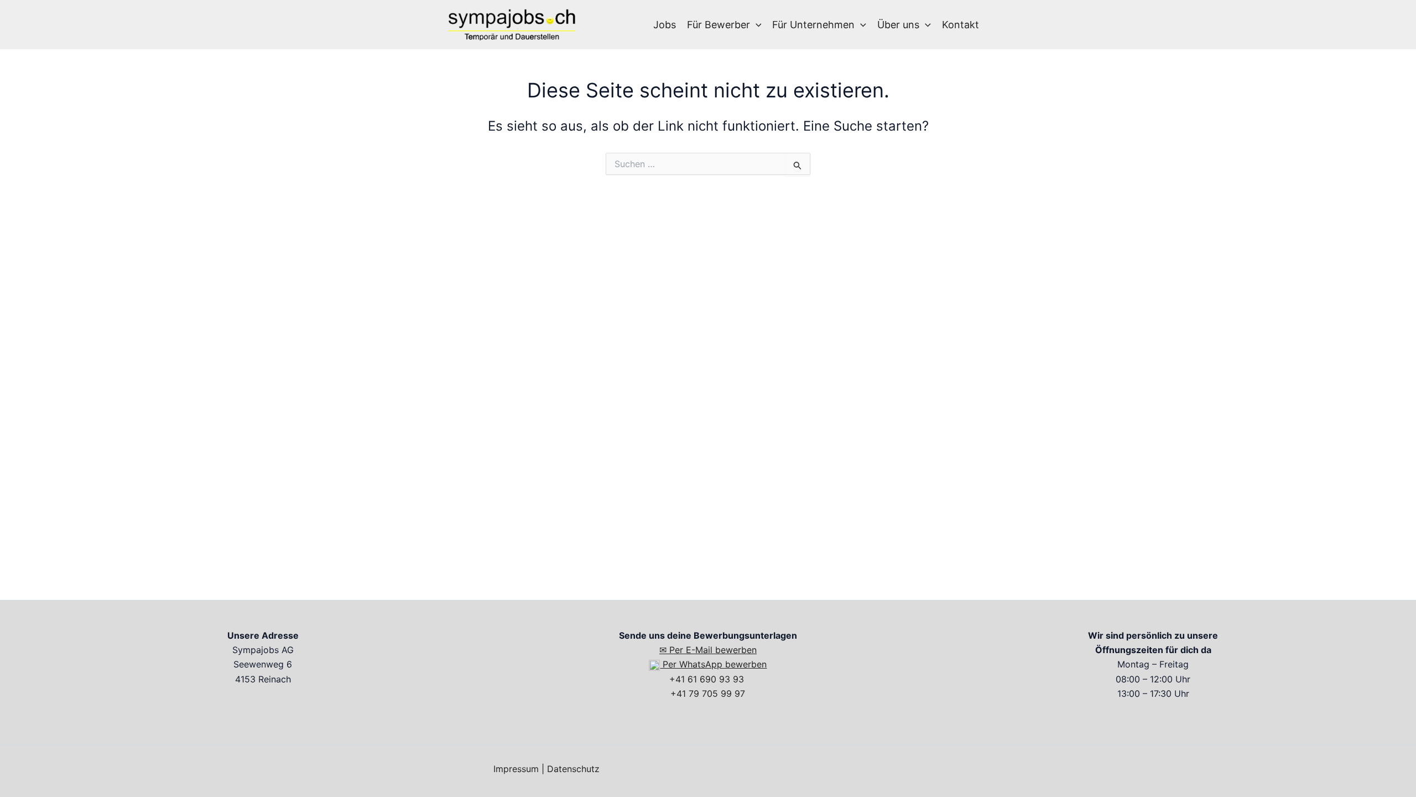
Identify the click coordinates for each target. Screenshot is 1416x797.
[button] (756, 25)
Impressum (516, 768)
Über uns (898, 24)
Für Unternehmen (813, 24)
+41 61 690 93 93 (708, 679)
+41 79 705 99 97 (707, 693)
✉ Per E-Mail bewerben (708, 649)
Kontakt (960, 24)
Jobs (664, 24)
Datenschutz (573, 768)
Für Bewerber (718, 24)
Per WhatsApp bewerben (713, 664)
